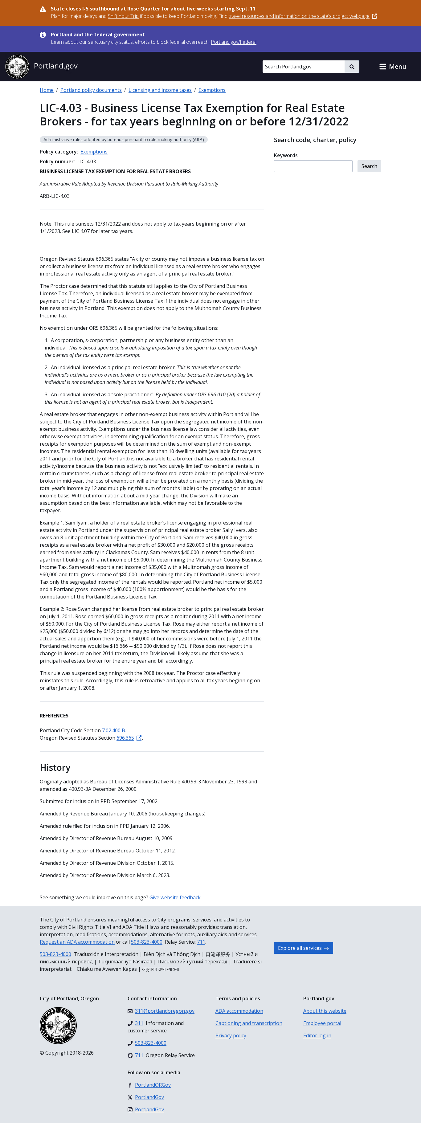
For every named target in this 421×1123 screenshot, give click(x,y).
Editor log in (317, 1035)
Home (47, 90)
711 (201, 941)
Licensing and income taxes (160, 90)
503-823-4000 (146, 941)
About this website (324, 1010)
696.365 (125, 737)
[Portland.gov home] (41, 66)
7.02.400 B (113, 730)
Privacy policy (230, 1035)
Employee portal (322, 1023)
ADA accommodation (239, 1010)
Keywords (286, 155)
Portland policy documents (91, 90)
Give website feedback (175, 897)
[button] (392, 66)
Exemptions (212, 90)
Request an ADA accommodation (77, 941)
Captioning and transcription (248, 1023)
